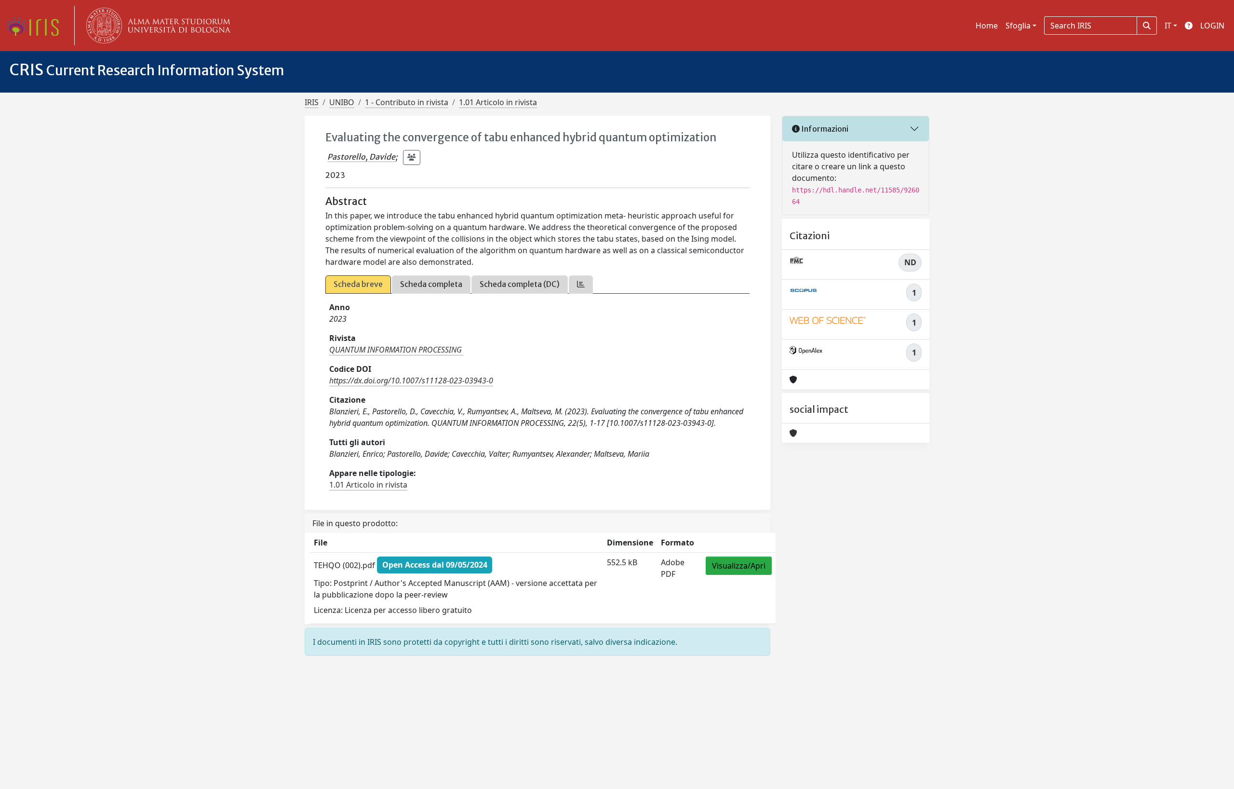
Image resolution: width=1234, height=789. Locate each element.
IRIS (312, 102)
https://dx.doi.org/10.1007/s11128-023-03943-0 (411, 380)
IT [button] (1168, 25)
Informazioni (824, 129)
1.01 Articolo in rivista (498, 102)
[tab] (581, 284)
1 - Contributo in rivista (406, 102)
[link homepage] (36, 26)
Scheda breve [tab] (358, 284)
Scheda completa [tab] (431, 284)
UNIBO (341, 102)
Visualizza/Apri (738, 565)
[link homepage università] (156, 25)
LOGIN (1212, 25)
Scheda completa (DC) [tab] (520, 284)
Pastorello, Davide (361, 157)
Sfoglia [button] (1018, 25)
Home (987, 25)
